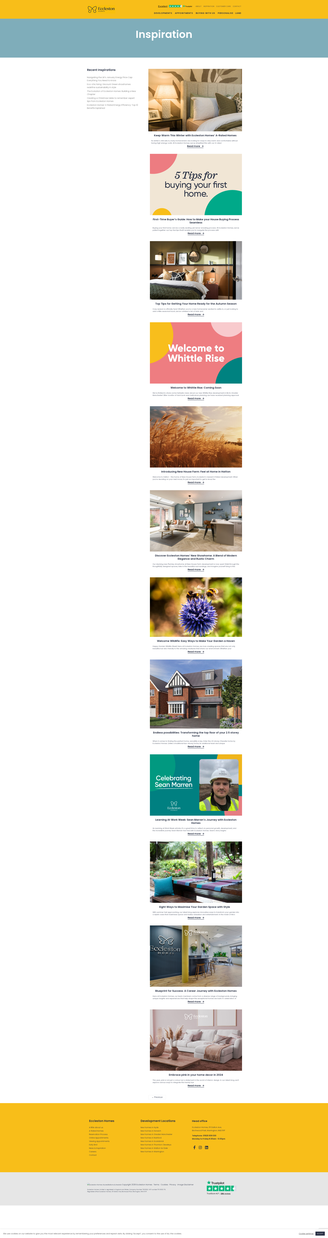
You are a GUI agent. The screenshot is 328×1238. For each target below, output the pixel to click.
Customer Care (223, 6)
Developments (163, 13)
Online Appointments (98, 1138)
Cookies (164, 1184)
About (199, 6)
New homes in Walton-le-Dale (154, 1148)
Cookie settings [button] (306, 1233)
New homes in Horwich (151, 1131)
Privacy (173, 1184)
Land (238, 13)
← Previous (157, 1097)
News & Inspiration (97, 1148)
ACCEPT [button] (320, 1233)
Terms (156, 1184)
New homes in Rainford (151, 1138)
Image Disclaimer (185, 1184)
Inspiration (208, 6)
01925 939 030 (209, 1135)
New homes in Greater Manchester (156, 1134)
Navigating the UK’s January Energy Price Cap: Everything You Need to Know (110, 79)
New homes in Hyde (149, 1127)
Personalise (225, 13)
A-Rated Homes (96, 1131)
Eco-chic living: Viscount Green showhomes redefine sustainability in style (109, 86)
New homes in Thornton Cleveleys (156, 1144)
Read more (194, 146)
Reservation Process (98, 1134)
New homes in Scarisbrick (152, 1141)
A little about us (96, 1127)
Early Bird (93, 1144)
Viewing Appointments (99, 1141)
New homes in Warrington (152, 1151)
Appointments (184, 13)
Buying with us (205, 13)
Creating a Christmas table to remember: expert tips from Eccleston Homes (111, 100)
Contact (237, 6)
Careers (92, 1151)
